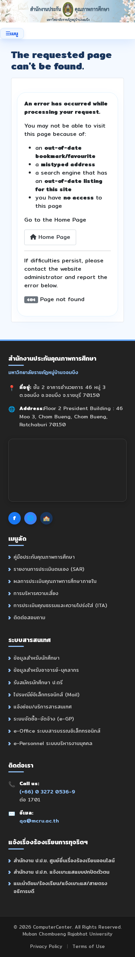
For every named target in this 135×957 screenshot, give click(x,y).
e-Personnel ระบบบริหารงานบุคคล (53, 743)
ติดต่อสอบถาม (29, 617)
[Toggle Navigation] (12, 33)
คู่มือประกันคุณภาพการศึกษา (44, 557)
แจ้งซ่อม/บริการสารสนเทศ (43, 706)
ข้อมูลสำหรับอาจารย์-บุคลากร (46, 670)
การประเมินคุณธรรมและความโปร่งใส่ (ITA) (60, 605)
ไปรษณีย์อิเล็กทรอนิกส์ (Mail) (46, 694)
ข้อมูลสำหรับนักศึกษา (37, 658)
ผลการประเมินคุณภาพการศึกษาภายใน (55, 581)
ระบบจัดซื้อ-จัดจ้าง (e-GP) (44, 719)
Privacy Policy (46, 946)
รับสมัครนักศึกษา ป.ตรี (38, 682)
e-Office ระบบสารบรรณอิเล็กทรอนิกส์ (57, 731)
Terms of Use (88, 946)
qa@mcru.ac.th (39, 821)
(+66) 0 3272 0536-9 (47, 792)
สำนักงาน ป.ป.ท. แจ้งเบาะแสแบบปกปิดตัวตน (61, 872)
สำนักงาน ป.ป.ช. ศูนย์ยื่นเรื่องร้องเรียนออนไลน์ (64, 860)
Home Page (53, 237)
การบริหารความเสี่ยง (36, 593)
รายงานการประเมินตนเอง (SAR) (49, 569)
